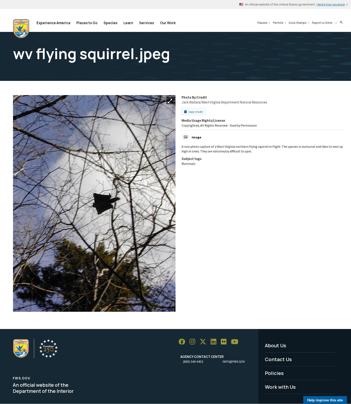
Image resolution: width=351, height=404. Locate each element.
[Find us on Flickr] (225, 342)
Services (146, 23)
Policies (274, 373)
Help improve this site (325, 399)
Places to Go (87, 23)
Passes (263, 23)
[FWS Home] (21, 29)
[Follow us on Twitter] (204, 342)
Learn (128, 23)
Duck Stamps (298, 23)
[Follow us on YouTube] (236, 342)
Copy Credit (195, 112)
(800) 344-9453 (193, 361)
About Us (275, 345)
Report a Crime (322, 23)
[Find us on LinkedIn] (215, 342)
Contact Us (278, 359)
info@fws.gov (233, 361)
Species (110, 23)
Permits (278, 23)
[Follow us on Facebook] (183, 342)
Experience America (53, 23)
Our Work (168, 23)
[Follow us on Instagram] (194, 342)
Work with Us (280, 386)
